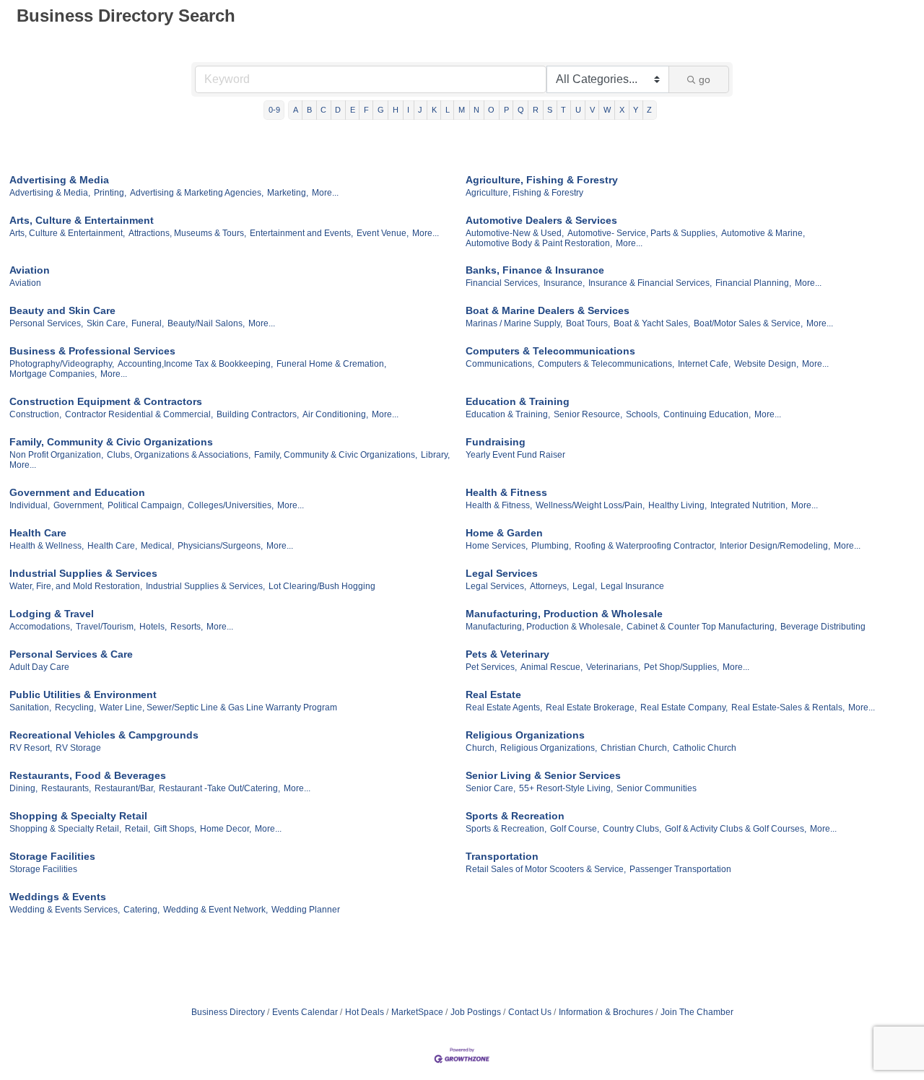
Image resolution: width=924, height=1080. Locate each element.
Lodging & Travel (51, 613)
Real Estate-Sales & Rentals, (788, 707)
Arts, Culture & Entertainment (81, 220)
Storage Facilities (52, 856)
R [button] (536, 109)
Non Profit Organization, (56, 455)
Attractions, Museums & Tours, (187, 233)
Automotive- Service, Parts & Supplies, (642, 233)
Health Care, (112, 546)
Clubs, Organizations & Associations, (178, 455)
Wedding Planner (305, 910)
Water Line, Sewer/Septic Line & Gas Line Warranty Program (218, 707)
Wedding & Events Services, (64, 910)
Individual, (29, 505)
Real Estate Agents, (504, 707)
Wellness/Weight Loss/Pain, (590, 505)
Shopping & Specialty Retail (78, 816)
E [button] (352, 109)
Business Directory (228, 1012)
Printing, (110, 193)
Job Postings (475, 1012)
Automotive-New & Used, (515, 233)
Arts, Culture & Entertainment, (67, 233)
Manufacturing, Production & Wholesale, (544, 627)
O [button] (491, 109)
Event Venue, (383, 233)
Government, (78, 505)
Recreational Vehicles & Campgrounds (104, 735)
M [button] (461, 109)
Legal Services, (496, 586)
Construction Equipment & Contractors (105, 401)
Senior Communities (656, 788)
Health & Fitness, (499, 505)
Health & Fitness (506, 492)
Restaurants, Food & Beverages (87, 775)
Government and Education (77, 492)
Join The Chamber (697, 1012)
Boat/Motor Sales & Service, (748, 323)
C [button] (323, 109)
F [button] (366, 109)
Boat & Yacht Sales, (652, 323)
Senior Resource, (588, 414)
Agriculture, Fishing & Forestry (542, 180)
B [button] (309, 109)
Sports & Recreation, (506, 829)
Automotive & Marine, (763, 233)
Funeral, (147, 323)
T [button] (563, 109)
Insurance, (564, 283)
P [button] (506, 109)
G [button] (381, 109)
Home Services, (497, 546)
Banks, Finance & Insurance (535, 270)
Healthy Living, (677, 505)
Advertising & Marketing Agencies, (196, 193)
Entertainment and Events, (301, 233)
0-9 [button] (274, 109)
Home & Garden (504, 533)
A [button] (295, 109)
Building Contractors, (258, 414)
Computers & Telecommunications (550, 351)
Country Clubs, (632, 829)
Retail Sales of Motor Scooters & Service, (546, 869)
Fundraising (496, 442)
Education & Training (518, 401)
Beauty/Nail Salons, (206, 323)
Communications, (500, 364)
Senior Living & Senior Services (543, 775)
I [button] (408, 109)
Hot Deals (364, 1012)
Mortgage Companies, (53, 374)
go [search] (704, 79)
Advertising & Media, (49, 193)
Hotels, (153, 627)
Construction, (35, 414)
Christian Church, (635, 748)
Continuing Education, (707, 414)
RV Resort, (30, 748)
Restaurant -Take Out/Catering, (219, 788)
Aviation (29, 270)
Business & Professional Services (92, 351)
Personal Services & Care (71, 654)
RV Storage (78, 748)
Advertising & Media (59, 180)
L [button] (447, 109)
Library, (435, 455)
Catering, (141, 910)
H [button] (395, 109)
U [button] (578, 109)
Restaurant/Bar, (125, 788)
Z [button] (649, 109)
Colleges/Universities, (231, 505)
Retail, (137, 829)
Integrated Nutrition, (749, 505)
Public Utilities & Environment (83, 694)
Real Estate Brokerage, (591, 707)
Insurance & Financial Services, (650, 283)
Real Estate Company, (684, 707)
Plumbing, (551, 546)
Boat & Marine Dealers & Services (547, 310)
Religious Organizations (525, 735)
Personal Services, (46, 323)
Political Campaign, (146, 505)
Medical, (157, 546)
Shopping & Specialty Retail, (65, 829)
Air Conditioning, (335, 414)
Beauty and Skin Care (62, 310)
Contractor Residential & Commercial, (139, 414)
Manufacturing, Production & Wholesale (564, 613)
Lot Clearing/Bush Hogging (322, 586)
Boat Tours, (588, 323)
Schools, (643, 414)
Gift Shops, (175, 829)
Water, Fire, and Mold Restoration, (75, 586)
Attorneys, (549, 586)
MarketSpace (417, 1012)
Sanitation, (30, 707)
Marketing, (287, 193)
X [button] (621, 109)
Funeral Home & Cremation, (331, 364)
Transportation (502, 856)
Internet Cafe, (704, 364)
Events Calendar (305, 1012)
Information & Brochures (606, 1012)
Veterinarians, (613, 667)
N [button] (476, 109)
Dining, (23, 788)
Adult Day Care (39, 667)
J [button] (420, 109)
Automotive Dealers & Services (541, 220)
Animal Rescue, (551, 667)
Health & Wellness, (46, 546)
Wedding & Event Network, (215, 910)
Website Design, (766, 364)
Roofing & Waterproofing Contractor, (645, 546)
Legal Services (502, 573)
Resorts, (186, 627)
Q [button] (521, 109)
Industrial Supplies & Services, (205, 586)
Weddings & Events (57, 896)
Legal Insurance (632, 586)
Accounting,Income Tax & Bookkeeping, (195, 364)
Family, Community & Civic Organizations (111, 442)
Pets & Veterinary (507, 654)
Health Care (37, 533)
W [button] (607, 109)
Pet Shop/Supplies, (681, 667)
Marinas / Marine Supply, (514, 323)
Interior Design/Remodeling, (775, 546)
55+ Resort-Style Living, (566, 788)
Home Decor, (225, 829)
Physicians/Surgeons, (220, 546)
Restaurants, (66, 788)
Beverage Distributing (823, 627)
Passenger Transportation (680, 869)
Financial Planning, (753, 283)
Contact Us (530, 1012)
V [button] (592, 109)
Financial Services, (503, 283)
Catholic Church (704, 748)
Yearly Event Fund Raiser (515, 455)
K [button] (434, 109)
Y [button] (635, 109)
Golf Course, (574, 829)
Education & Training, (508, 414)
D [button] (338, 109)
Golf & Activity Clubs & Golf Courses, (735, 829)
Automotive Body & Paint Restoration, (539, 243)
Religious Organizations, (548, 748)
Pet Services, (491, 667)
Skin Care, (107, 323)
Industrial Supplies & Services (83, 573)
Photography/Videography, (61, 364)
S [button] (549, 109)
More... (325, 193)
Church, (481, 748)
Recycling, (75, 707)
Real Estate (493, 694)
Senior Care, (490, 788)
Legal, (584, 586)
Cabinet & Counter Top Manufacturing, (702, 627)
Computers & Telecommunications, (606, 364)
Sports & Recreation (515, 816)
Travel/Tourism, (106, 627)
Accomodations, (40, 627)
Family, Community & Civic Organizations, (335, 455)
